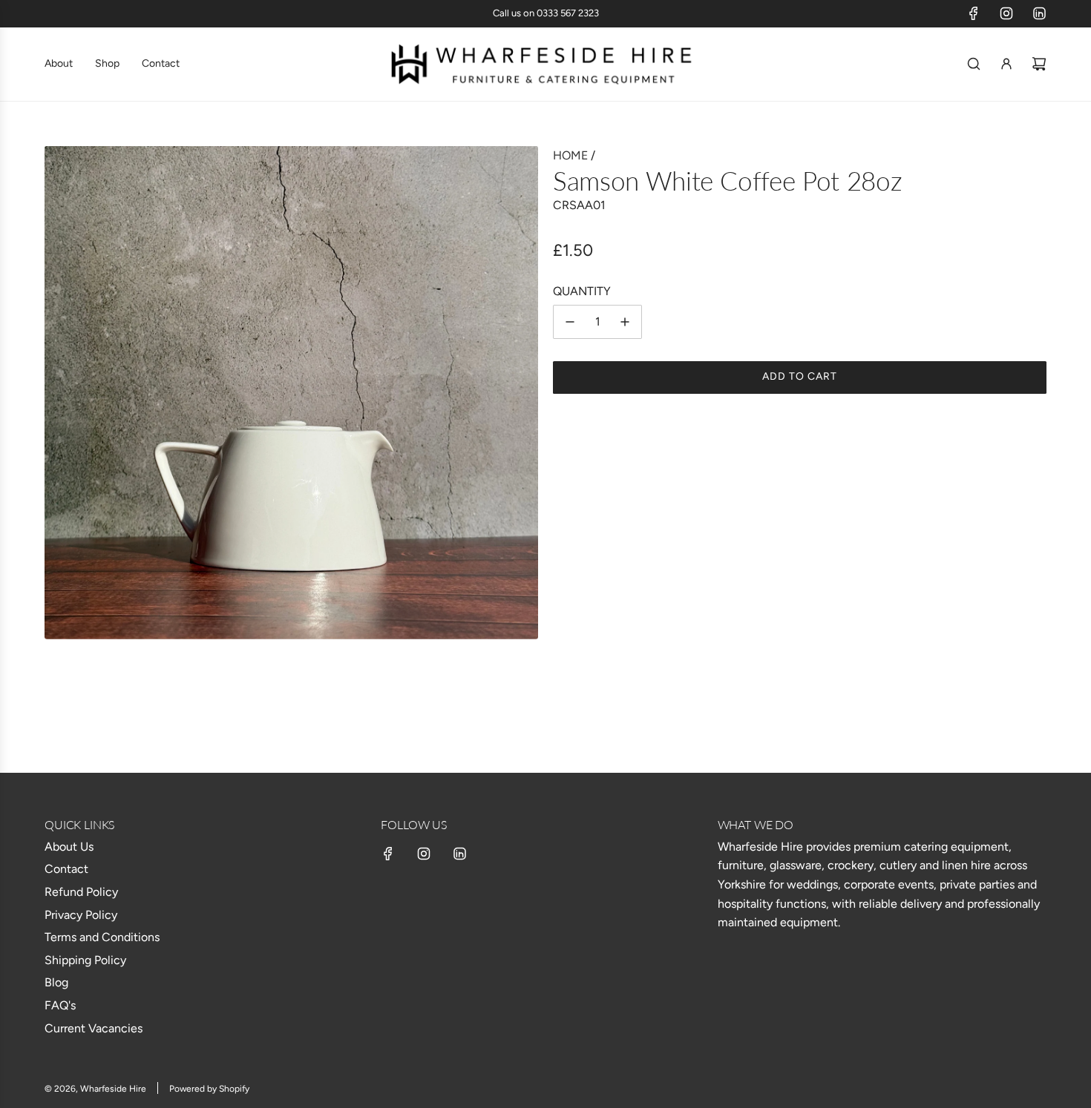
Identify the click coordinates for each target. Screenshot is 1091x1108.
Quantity (582, 291)
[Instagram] (1006, 13)
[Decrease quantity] (570, 322)
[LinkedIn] (1039, 13)
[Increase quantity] (625, 322)
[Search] (973, 63)
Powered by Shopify (209, 1089)
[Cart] (1039, 63)
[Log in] (1006, 63)
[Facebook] (973, 13)
